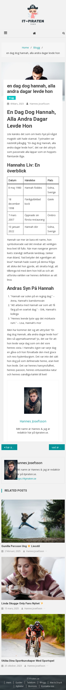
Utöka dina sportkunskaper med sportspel (28, 660)
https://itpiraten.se (26, 478)
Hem (8, 682)
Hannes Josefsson (39, 103)
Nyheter (20, 686)
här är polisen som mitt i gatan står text (11, 447)
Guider (18, 682)
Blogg (11, 97)
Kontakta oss (47, 686)
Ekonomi (32, 686)
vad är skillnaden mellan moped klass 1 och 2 (58, 447)
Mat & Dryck (56, 682)
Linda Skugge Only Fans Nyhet (20, 603)
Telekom (31, 682)
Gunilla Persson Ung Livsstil (20, 546)
